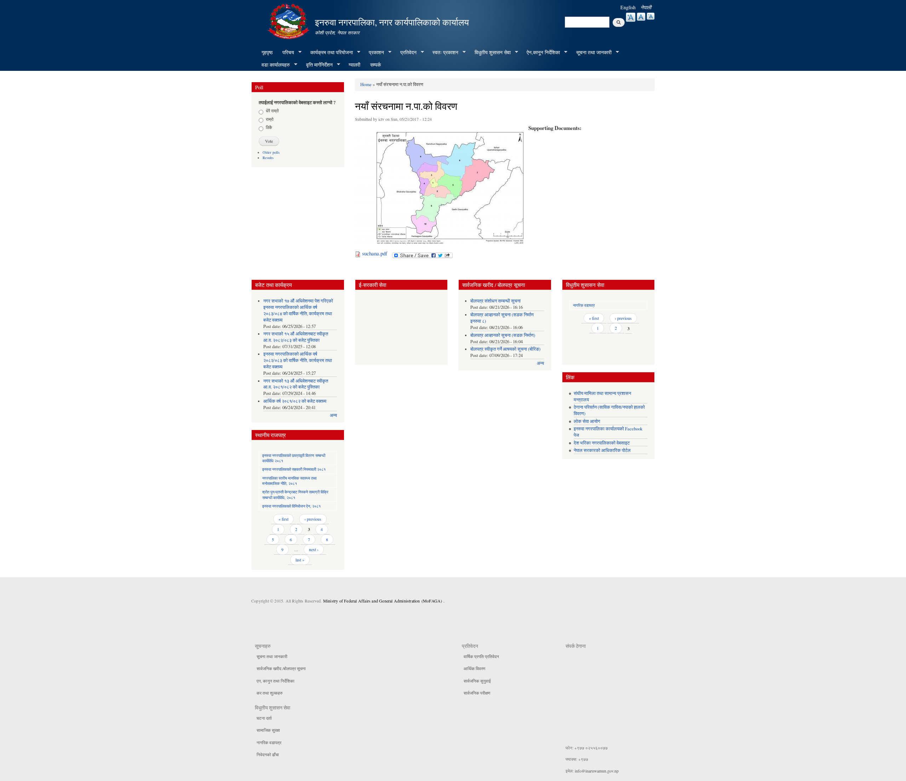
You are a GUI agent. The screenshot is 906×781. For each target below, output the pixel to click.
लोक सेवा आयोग (587, 421)
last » (300, 559)
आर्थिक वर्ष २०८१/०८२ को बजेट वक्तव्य (294, 401)
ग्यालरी (354, 64)
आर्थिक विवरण (474, 668)
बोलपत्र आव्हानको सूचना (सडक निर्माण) (502, 335)
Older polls (271, 152)
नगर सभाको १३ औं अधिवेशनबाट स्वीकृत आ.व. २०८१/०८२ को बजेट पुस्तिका (295, 384)
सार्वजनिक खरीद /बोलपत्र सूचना (281, 668)
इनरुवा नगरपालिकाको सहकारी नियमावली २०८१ (294, 469)
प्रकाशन (374, 52)
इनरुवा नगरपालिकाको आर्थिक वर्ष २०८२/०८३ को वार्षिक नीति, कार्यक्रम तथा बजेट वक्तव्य (297, 360)
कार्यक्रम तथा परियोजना (329, 52)
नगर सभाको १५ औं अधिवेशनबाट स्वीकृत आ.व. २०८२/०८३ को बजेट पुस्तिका (295, 337)
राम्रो (270, 119)
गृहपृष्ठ (267, 52)
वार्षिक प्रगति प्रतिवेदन (481, 656)
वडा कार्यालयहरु (273, 64)
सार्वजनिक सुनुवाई (477, 681)
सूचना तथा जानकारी (591, 52)
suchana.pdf (374, 253)
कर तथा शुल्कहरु (269, 693)
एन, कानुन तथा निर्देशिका (275, 681)
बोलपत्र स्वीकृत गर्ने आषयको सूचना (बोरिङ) (505, 349)
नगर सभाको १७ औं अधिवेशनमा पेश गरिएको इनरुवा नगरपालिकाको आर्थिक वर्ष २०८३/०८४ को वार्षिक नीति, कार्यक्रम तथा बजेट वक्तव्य (298, 310)
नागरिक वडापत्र (584, 305)
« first (283, 519)
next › (314, 549)
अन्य (333, 415)
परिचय (285, 52)
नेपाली (646, 7)
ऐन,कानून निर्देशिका (541, 52)
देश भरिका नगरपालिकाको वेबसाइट (602, 443)
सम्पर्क (375, 64)
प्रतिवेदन (406, 52)
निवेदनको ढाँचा (268, 754)
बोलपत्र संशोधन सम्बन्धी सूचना (495, 301)
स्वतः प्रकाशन (443, 52)
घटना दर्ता (264, 718)
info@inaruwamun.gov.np (597, 771)
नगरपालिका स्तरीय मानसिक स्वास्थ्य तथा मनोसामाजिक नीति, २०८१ (289, 480)
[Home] (289, 20)
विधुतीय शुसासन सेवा (490, 52)
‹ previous (312, 519)
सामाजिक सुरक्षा (268, 730)
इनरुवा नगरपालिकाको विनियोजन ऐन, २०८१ (291, 506)
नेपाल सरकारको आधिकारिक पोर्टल (602, 450)
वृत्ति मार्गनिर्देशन (317, 64)
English (628, 7)
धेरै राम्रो (272, 110)
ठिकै (269, 127)
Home (366, 84)
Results (268, 157)
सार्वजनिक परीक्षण (477, 693)
